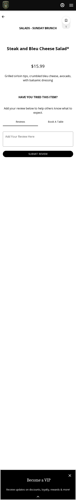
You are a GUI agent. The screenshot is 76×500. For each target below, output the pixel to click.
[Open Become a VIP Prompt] (38, 497)
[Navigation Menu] (71, 5)
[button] (4, 16)
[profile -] (62, 5)
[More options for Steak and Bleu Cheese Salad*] (66, 20)
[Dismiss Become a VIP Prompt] (70, 475)
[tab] (20, 122)
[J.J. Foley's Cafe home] (18, 5)
